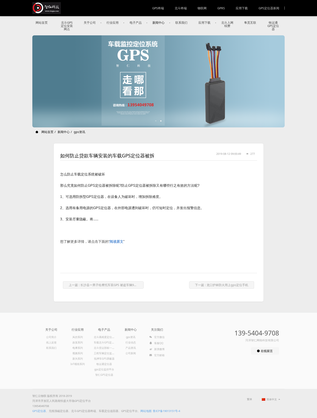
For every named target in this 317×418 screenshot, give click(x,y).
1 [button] (156, 121)
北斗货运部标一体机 (105, 348)
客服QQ (158, 343)
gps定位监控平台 (104, 369)
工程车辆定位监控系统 (107, 353)
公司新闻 (131, 353)
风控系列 (77, 337)
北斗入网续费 (227, 24)
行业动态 (131, 342)
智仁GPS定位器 (104, 375)
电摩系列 (77, 348)
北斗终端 (181, 8)
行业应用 (113, 22)
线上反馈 (51, 342)
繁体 (249, 399)
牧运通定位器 (104, 364)
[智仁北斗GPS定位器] (46, 8)
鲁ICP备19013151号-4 (166, 411)
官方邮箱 (159, 355)
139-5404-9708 (256, 333)
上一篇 (106, 285)
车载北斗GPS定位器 (105, 342)
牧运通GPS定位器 (273, 25)
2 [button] (161, 121)
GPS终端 (158, 8)
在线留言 (266, 351)
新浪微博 (159, 349)
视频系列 (77, 353)
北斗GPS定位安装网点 (67, 25)
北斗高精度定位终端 (105, 337)
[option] (158, 81)
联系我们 (181, 22)
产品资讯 (131, 348)
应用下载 (242, 8)
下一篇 (221, 285)
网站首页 (42, 22)
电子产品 (136, 22)
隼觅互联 (250, 22)
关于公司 (90, 22)
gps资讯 (79, 132)
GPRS (221, 8)
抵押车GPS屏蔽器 (104, 358)
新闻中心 (158, 22)
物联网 (202, 8)
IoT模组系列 (78, 364)
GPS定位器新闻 (269, 8)
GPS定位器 (39, 411)
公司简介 (51, 337)
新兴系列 (77, 358)
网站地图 (146, 411)
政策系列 (77, 342)
